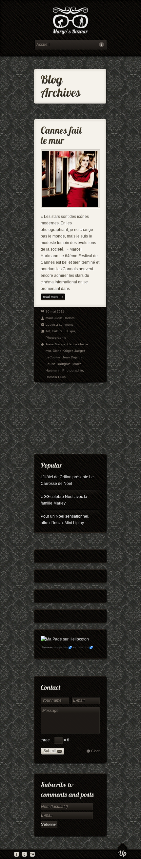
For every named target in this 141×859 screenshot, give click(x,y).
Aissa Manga (55, 344)
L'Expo (70, 331)
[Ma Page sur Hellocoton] (65, 639)
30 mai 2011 (55, 311)
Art (48, 331)
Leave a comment (59, 324)
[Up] (122, 851)
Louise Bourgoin (58, 364)
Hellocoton (83, 647)
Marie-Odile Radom (60, 318)
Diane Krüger (62, 351)
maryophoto (61, 647)
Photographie (56, 337)
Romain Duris (56, 377)
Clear (95, 751)
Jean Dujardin (72, 357)
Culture (57, 331)
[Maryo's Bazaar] (70, 21)
